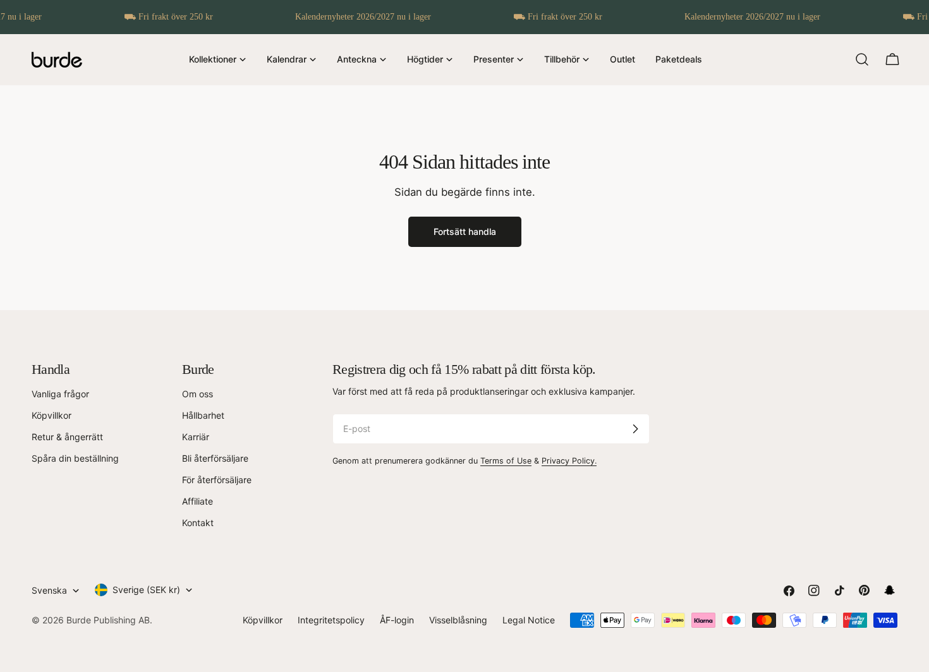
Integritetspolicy (331, 620)
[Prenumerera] (635, 429)
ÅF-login (397, 620)
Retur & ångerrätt (67, 436)
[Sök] (862, 59)
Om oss (197, 393)
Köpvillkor (51, 415)
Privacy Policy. (569, 460)
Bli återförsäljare (215, 458)
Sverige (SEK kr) (146, 589)
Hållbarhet (203, 415)
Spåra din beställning (75, 458)
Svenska (49, 590)
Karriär (195, 436)
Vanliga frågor (60, 393)
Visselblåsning (458, 620)
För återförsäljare (217, 479)
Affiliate (197, 501)
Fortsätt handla (465, 231)
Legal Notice (528, 620)
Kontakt (198, 522)
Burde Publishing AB (108, 620)
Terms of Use (505, 460)
